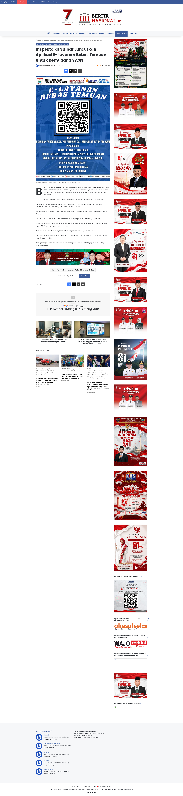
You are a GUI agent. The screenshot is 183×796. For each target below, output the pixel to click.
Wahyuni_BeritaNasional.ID (46, 65)
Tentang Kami (58, 789)
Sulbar (66, 44)
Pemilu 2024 (92, 33)
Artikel (102, 33)
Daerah (110, 33)
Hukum (65, 33)
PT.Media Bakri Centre (104, 786)
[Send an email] (54, 65)
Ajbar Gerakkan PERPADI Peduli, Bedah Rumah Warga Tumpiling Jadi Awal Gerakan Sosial (72, 376)
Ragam (81, 33)
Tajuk (131, 33)
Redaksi (65, 789)
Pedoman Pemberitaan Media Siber (122, 789)
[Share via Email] (75, 71)
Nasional (56, 33)
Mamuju (48, 44)
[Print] (80, 71)
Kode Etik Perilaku (105, 789)
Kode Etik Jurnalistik (93, 789)
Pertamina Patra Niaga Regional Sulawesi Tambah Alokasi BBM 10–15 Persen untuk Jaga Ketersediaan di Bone (47, 381)
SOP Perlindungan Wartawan (77, 789)
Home (39, 40)
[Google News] (68, 306)
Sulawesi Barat (57, 44)
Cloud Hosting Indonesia (52, 743)
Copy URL (84, 276)
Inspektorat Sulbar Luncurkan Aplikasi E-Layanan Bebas (73, 270)
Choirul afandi (48, 769)
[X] (71, 71)
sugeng (46, 752)
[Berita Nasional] (91, 17)
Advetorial (121, 33)
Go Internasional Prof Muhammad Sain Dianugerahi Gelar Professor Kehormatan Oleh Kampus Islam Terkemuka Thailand (98, 386)
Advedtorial (45, 40)
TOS (51, 789)
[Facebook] (66, 71)
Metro (72, 33)
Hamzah (46, 735)
